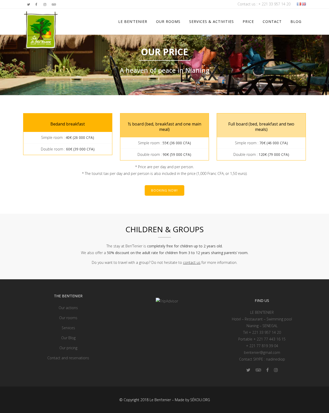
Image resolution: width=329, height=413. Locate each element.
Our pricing (68, 347)
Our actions (68, 307)
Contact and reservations (68, 357)
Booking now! (164, 190)
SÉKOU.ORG (200, 399)
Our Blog (68, 337)
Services (68, 327)
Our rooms (68, 317)
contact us (191, 262)
